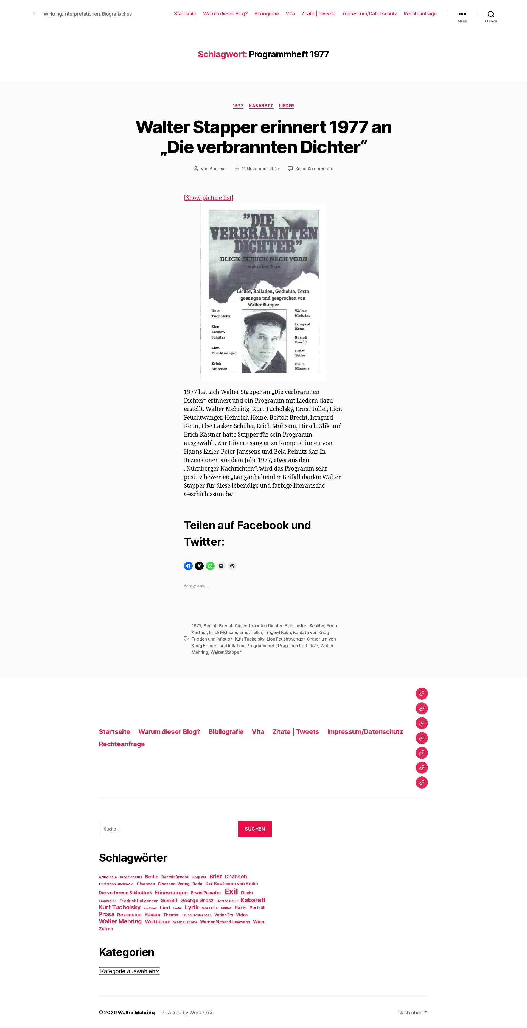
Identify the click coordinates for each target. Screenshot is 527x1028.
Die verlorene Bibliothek (125, 892)
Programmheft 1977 (298, 645)
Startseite (185, 13)
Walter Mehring (120, 921)
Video (242, 914)
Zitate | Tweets (318, 13)
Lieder (286, 105)
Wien (258, 921)
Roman (153, 914)
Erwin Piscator (206, 892)
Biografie (198, 877)
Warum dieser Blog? (225, 13)
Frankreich (107, 901)
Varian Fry (223, 915)
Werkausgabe (185, 922)
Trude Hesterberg (197, 915)
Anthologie (108, 877)
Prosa (106, 914)
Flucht (247, 892)
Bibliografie (266, 13)
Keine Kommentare (315, 168)
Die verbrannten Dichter (258, 625)
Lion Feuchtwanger (286, 639)
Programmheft (261, 645)
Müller (226, 908)
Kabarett (261, 105)
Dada (197, 884)
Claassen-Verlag (173, 884)
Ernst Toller (250, 632)
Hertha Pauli (227, 901)
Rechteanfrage (420, 13)
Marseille (209, 908)
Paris (241, 907)
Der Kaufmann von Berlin (231, 883)
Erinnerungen (171, 892)
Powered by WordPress (187, 1012)
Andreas (217, 168)
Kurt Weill (150, 908)
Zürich (106, 928)
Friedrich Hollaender (138, 901)
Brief (215, 876)
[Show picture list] (209, 198)
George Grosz (197, 900)
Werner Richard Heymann (225, 922)
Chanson (236, 876)
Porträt (257, 907)
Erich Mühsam (223, 632)
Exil (231, 891)
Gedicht (169, 900)
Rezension (129, 914)
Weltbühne (157, 921)
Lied (165, 907)
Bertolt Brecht (217, 625)
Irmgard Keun (277, 632)
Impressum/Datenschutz (369, 13)
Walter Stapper (226, 652)
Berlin (151, 876)
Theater (171, 915)
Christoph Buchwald (116, 884)
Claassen (146, 883)
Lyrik (192, 907)
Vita (290, 13)
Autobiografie (131, 877)
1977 (238, 105)
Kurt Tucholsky (249, 639)
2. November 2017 (261, 168)
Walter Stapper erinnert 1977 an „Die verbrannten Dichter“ (263, 136)
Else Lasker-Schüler (304, 625)
